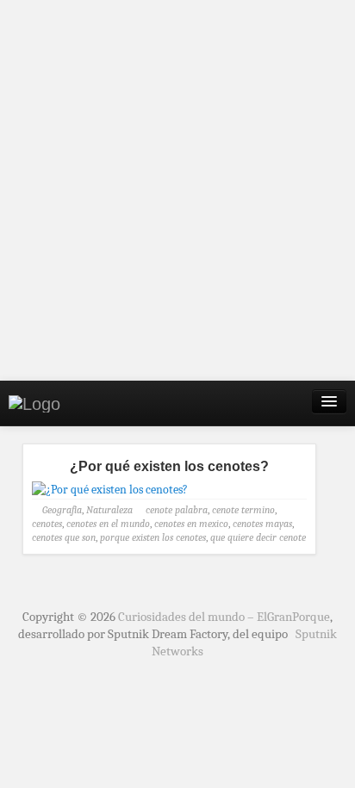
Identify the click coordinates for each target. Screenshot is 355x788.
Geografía (62, 510)
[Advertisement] (177, 190)
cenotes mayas (262, 524)
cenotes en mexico (191, 524)
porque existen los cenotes (153, 537)
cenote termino (243, 510)
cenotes (47, 524)
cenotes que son (64, 537)
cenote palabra (177, 510)
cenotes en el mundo (108, 524)
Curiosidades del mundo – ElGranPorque (224, 616)
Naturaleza (109, 510)
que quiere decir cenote (258, 537)
